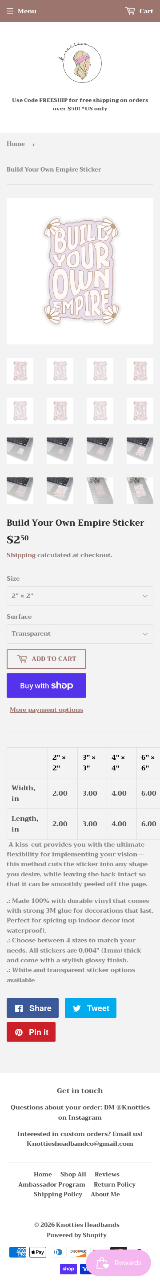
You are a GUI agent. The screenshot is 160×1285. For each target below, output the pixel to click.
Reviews (107, 1174)
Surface (19, 616)
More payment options (46, 710)
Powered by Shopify (77, 1235)
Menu (27, 11)
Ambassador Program (51, 1185)
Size (13, 578)
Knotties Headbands (88, 1225)
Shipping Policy (58, 1194)
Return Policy (115, 1185)
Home (16, 144)
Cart (145, 11)
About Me (105, 1194)
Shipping (21, 555)
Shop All (73, 1174)
